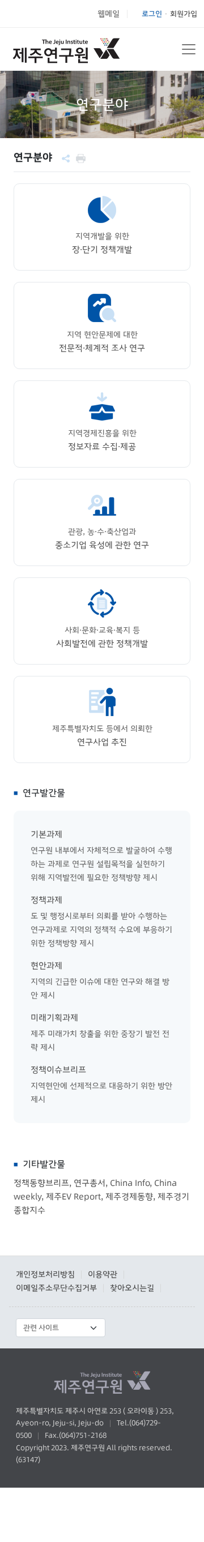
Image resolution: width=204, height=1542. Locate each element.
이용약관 (102, 1274)
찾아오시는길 (132, 1287)
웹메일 (108, 13)
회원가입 (183, 13)
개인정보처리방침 (45, 1274)
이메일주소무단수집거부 (56, 1287)
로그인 (152, 13)
